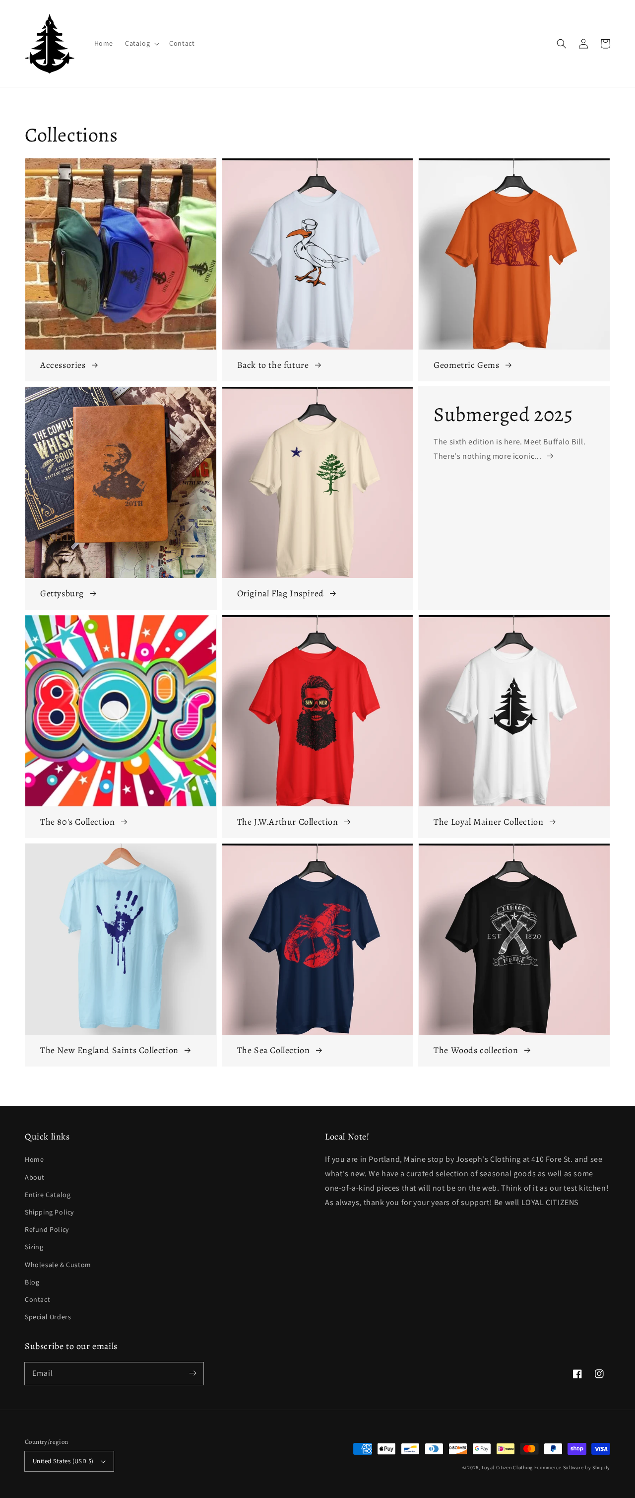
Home (34, 1159)
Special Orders (48, 1316)
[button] (561, 44)
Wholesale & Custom (58, 1264)
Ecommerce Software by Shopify (572, 1467)
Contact (37, 1299)
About (35, 1177)
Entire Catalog (47, 1194)
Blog (32, 1282)
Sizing (34, 1246)
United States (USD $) (63, 1461)
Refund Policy (47, 1229)
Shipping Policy (49, 1212)
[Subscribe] (192, 1373)
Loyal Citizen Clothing (507, 1467)
